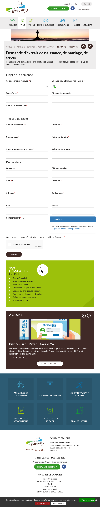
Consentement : (14, 218)
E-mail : (56, 205)
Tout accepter (88, 500)
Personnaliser (58, 504)
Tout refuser (43, 504)
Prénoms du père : (61, 137)
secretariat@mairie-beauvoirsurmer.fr (51, 462)
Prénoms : (57, 125)
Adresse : (11, 193)
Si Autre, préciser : (60, 168)
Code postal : (58, 193)
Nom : (9, 181)
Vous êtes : (12, 168)
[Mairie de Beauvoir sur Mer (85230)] (18, 7)
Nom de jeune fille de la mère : (20, 149)
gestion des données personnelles (69, 229)
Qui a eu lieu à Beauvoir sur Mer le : (68, 81)
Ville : (9, 205)
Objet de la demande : (62, 93)
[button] (84, 316)
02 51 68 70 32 (42, 458)
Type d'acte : (12, 93)
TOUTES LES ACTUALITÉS (50, 364)
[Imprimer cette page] (83, 46)
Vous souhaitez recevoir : (18, 81)
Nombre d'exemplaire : (17, 106)
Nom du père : (13, 137)
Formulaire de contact (47, 466)
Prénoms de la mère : (62, 149)
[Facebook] (72, 8)
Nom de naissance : (16, 125)
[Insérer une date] (54, 87)
